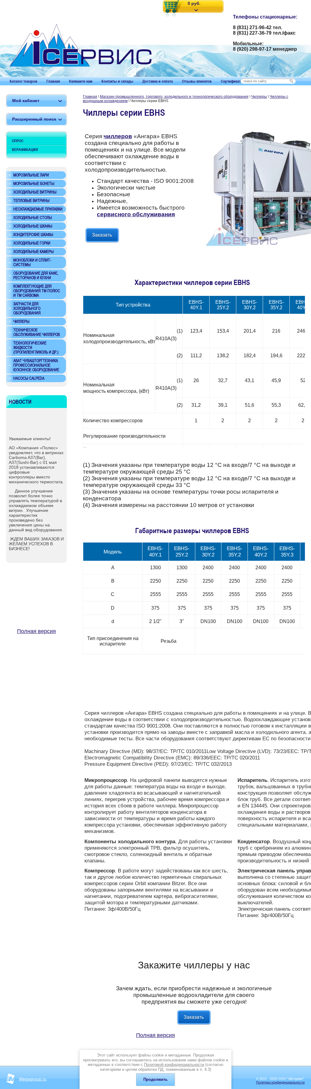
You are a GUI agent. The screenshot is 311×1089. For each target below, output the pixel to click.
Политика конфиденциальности (280, 1082)
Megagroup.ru (32, 1079)
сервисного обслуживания (136, 214)
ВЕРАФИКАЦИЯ (25, 149)
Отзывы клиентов (197, 81)
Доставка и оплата (157, 81)
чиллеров (118, 136)
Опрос (18, 140)
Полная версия (36, 631)
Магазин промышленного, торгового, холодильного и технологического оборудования (174, 96)
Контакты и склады (117, 81)
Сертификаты (232, 81)
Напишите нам (80, 81)
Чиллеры (259, 96)
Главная (53, 81)
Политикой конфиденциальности (174, 1064)
